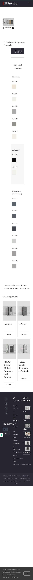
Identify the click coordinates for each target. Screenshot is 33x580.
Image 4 (8, 324)
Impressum (6, 481)
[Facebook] (6, 399)
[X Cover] (24, 311)
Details (9, 334)
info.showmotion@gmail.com (22, 464)
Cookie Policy (15, 577)
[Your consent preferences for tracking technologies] (1, 435)
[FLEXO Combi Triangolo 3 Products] (24, 349)
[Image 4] (9, 311)
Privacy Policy (13, 481)
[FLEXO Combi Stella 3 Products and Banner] (9, 349)
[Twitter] (6, 413)
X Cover (22, 324)
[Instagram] (6, 404)
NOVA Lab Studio (25, 478)
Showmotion (26, 476)
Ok (27, 573)
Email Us (27, 481)
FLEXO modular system (22, 288)
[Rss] (6, 408)
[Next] (13, 28)
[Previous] (3, 28)
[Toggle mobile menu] (29, 3)
